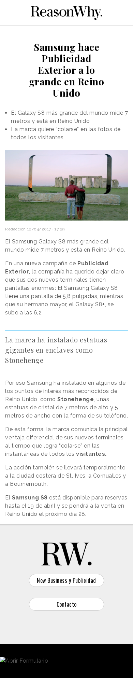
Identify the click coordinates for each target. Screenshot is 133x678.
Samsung (24, 241)
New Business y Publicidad (66, 580)
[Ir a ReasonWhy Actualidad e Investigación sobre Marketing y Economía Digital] (66, 11)
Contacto (67, 604)
